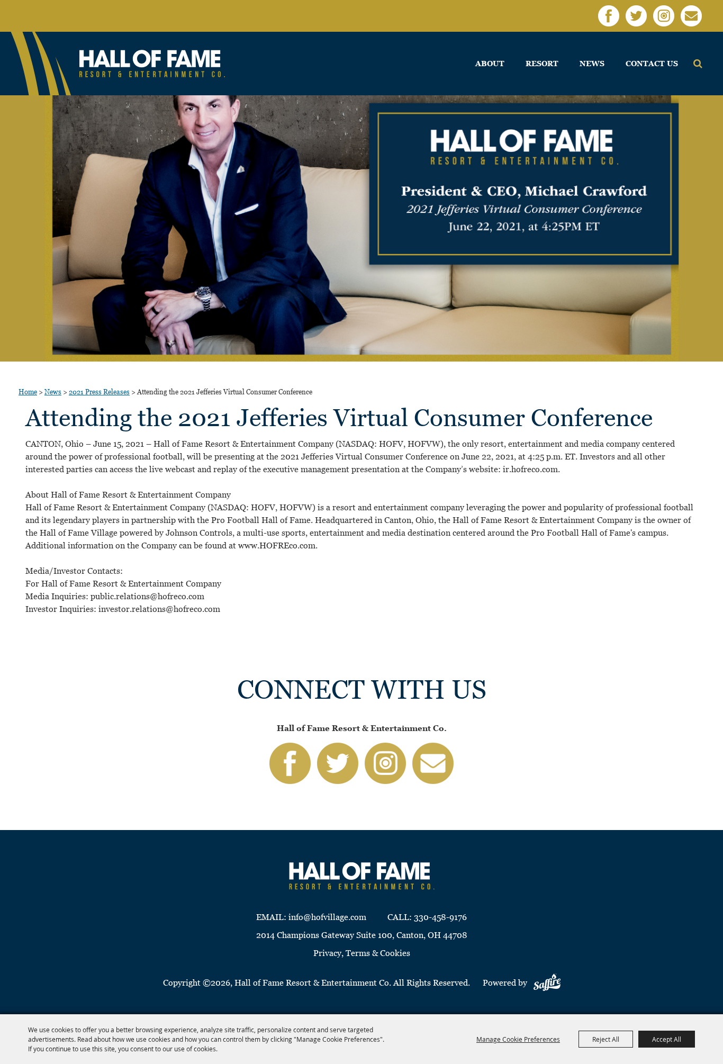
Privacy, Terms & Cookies (361, 953)
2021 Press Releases (99, 392)
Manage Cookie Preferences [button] (518, 1039)
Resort (542, 63)
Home (28, 392)
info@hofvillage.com (327, 917)
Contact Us (652, 63)
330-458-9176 (440, 917)
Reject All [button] (605, 1039)
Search (698, 63)
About (489, 63)
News (592, 63)
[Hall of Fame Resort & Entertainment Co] (152, 64)
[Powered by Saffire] (547, 983)
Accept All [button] (666, 1039)
